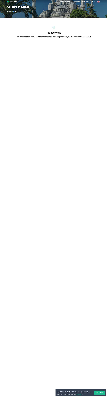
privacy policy (79, 394)
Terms (87, 1)
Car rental (77, 1)
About (83, 1)
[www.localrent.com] (13, 2)
